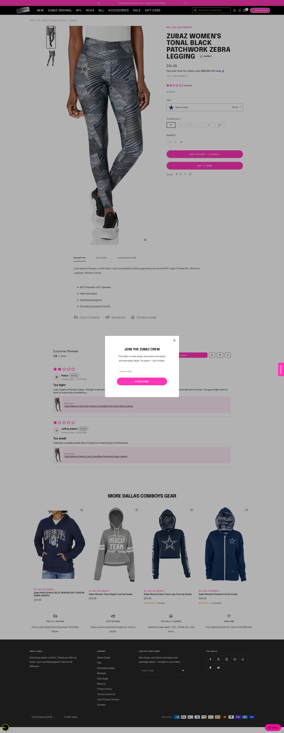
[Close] (174, 340)
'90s (4, 727)
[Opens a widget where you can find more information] (273, 728)
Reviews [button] (281, 369)
